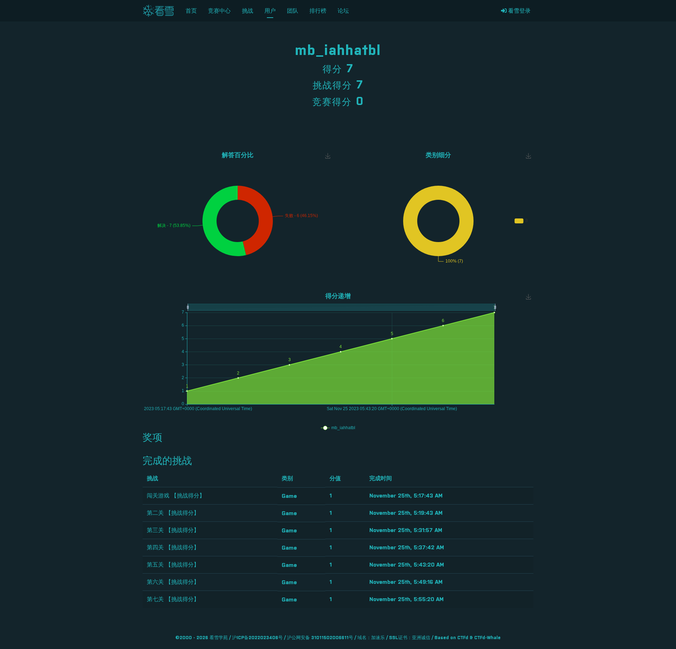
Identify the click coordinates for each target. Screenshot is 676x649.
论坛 (343, 11)
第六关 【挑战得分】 (173, 582)
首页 (191, 11)
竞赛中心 (219, 11)
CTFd (462, 638)
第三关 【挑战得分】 (173, 530)
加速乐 (378, 638)
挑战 (247, 11)
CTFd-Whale (487, 638)
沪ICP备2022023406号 (257, 638)
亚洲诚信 (421, 638)
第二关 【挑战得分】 (173, 513)
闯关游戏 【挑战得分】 (176, 496)
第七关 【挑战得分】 (173, 599)
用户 (270, 11)
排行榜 (317, 11)
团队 (292, 11)
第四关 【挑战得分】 (173, 547)
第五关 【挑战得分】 (173, 565)
